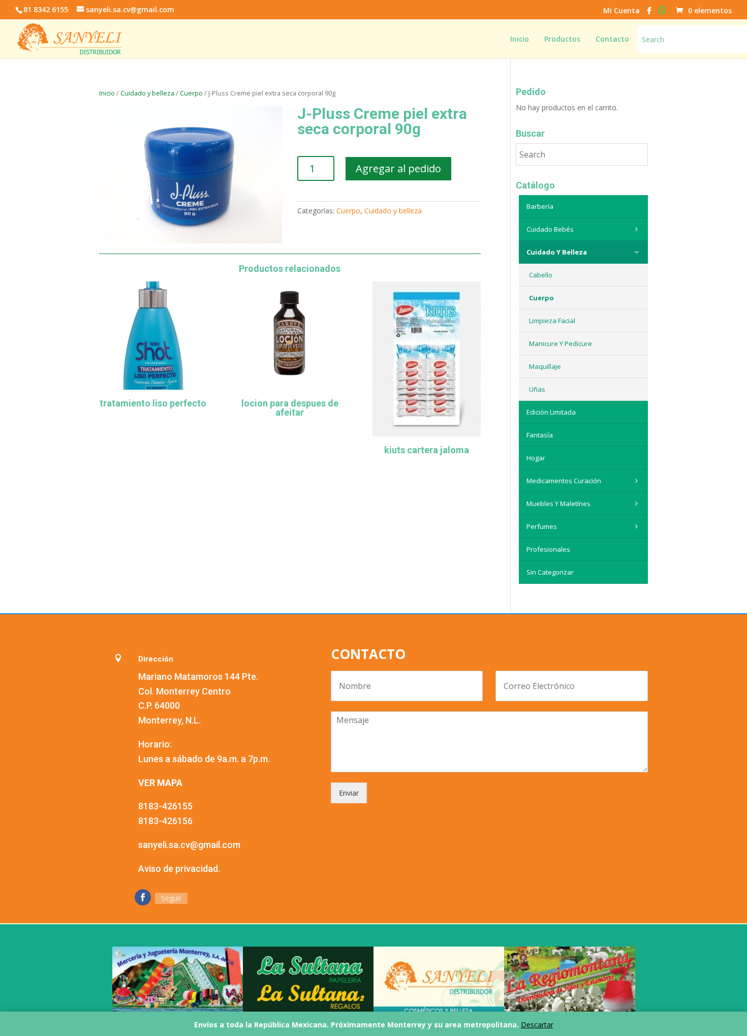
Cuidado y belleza (147, 93)
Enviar (349, 793)
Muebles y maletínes (558, 503)
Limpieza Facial (552, 320)
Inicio (107, 93)
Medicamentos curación (563, 480)
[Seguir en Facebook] (143, 897)
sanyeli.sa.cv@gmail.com (189, 844)
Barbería (539, 206)
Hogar (535, 457)
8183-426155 (165, 806)
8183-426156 (165, 820)
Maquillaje (545, 366)
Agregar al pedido (398, 168)
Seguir (171, 898)
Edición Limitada (551, 412)
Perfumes (541, 526)
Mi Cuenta (621, 11)
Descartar (537, 1024)
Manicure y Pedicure (560, 343)
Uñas (537, 389)
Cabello (540, 274)
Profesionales (548, 549)
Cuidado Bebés (550, 229)
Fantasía (539, 434)
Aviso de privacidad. (179, 868)
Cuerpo (191, 93)
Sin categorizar (550, 572)
